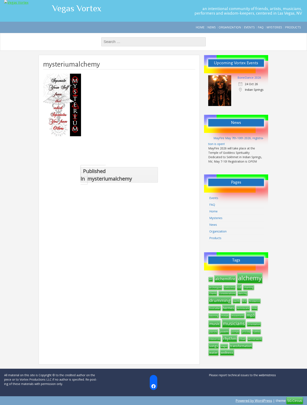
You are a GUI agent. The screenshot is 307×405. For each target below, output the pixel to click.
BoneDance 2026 (249, 77)
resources (214, 339)
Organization (230, 27)
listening (213, 315)
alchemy (250, 278)
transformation (241, 346)
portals (235, 331)
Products (293, 27)
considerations (227, 293)
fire (244, 301)
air (210, 279)
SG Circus (294, 400)
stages (224, 346)
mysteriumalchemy (106, 175)
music (214, 323)
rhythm (229, 338)
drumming (220, 300)
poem (224, 331)
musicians (234, 323)
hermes (228, 308)
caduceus (229, 287)
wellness (227, 352)
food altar (214, 308)
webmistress (267, 375)
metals (224, 315)
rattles (256, 331)
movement (237, 315)
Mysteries (274, 27)
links (254, 308)
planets (213, 331)
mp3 (251, 315)
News (211, 27)
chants (212, 293)
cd (239, 287)
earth (236, 301)
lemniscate (243, 308)
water (213, 352)
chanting (248, 287)
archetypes (215, 287)
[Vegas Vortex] (16, 2)
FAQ (261, 27)
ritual (242, 339)
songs (213, 346)
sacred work (254, 339)
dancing (242, 293)
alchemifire (225, 278)
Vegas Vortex (76, 8)
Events (249, 27)
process (246, 331)
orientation (254, 324)
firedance (254, 301)
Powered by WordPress (254, 400)
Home (200, 27)
